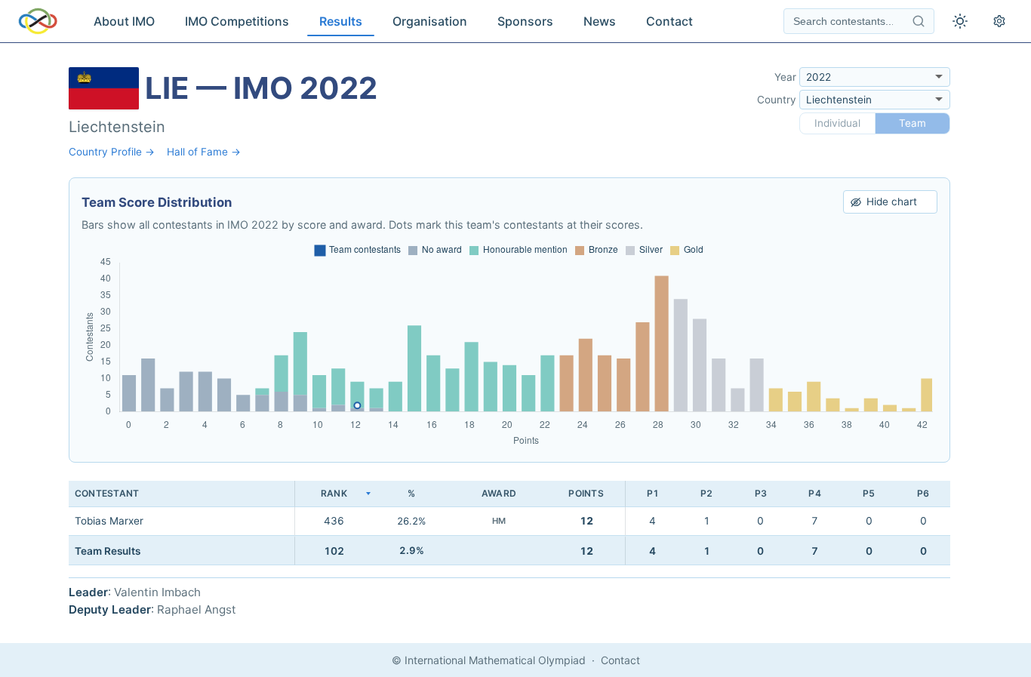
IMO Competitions (237, 21)
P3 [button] (761, 493)
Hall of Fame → (204, 152)
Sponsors (525, 21)
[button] (333, 494)
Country (776, 100)
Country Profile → (112, 152)
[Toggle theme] (960, 21)
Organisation (429, 21)
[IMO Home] (37, 21)
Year (785, 77)
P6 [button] (923, 493)
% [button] (411, 493)
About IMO (124, 21)
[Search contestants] (918, 21)
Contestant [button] (107, 493)
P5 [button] (869, 493)
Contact (669, 21)
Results (340, 21)
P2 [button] (706, 493)
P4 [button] (814, 493)
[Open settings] (999, 21)
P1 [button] (653, 493)
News (599, 21)
